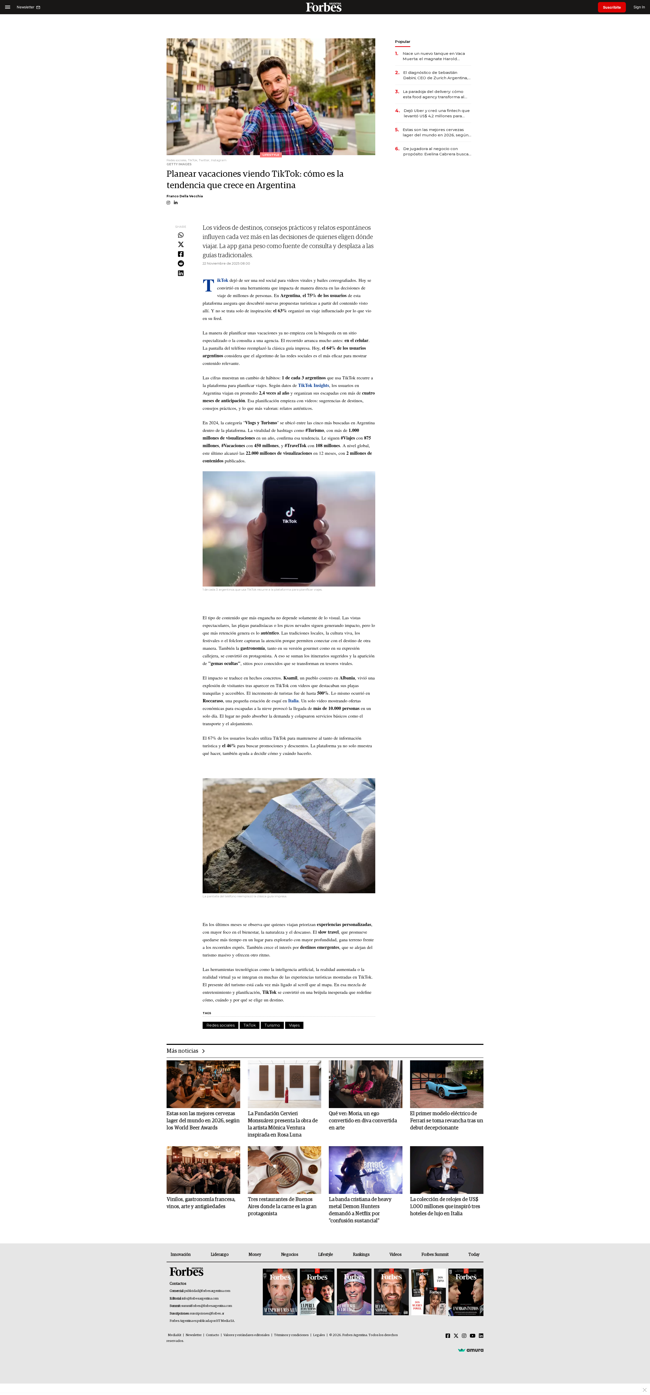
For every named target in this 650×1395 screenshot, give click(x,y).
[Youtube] (473, 1336)
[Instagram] (464, 1336)
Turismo (272, 1025)
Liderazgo (220, 1255)
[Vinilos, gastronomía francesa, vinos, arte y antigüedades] (203, 1170)
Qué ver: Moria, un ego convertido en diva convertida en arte (363, 1120)
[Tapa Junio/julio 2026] (280, 1292)
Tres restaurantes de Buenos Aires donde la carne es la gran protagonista (282, 1206)
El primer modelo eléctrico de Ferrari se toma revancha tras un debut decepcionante (446, 1120)
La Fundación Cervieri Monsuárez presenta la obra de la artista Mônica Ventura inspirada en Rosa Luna (283, 1124)
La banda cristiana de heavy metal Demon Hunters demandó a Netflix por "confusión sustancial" (360, 1210)
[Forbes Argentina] (325, 7)
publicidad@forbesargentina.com (207, 1291)
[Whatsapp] (181, 235)
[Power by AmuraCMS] (470, 1350)
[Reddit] (181, 264)
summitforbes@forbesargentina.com (206, 1306)
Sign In (639, 7)
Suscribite (612, 7)
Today (473, 1255)
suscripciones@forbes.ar (207, 1313)
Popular (402, 41)
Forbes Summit (434, 1255)
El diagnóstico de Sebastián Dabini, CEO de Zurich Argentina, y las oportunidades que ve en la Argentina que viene (437, 75)
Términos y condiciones (291, 1335)
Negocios (289, 1255)
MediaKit (174, 1335)
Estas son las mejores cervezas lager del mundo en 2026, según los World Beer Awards (435, 132)
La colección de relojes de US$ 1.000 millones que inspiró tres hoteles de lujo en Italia (445, 1206)
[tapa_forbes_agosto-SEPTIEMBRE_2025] (465, 1292)
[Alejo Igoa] (354, 1292)
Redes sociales (220, 1025)
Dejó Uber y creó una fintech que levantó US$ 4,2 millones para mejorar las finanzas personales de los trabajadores (437, 113)
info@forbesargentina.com (200, 1298)
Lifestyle (325, 1255)
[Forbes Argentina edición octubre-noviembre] (428, 1292)
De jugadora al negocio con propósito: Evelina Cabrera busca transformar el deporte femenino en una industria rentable (436, 151)
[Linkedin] (181, 273)
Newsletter (194, 1335)
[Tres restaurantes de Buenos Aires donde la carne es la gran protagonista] (284, 1170)
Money (255, 1255)
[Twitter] (181, 245)
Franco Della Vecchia (185, 196)
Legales (319, 1335)
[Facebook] (181, 254)
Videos (395, 1255)
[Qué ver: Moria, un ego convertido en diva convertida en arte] (365, 1084)
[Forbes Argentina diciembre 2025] (391, 1292)
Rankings (361, 1255)
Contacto (212, 1335)
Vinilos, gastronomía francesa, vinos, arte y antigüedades (201, 1203)
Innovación (181, 1255)
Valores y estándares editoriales (246, 1335)
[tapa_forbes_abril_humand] (317, 1292)
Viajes (294, 1025)
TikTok (249, 1025)
